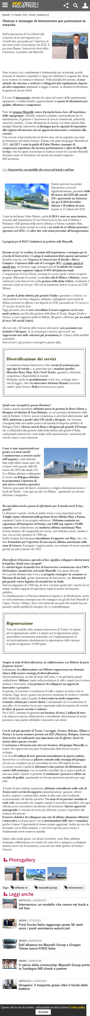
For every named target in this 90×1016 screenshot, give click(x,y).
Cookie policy (77, 1007)
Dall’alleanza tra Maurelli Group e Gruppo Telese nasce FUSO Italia (50, 946)
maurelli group (47, 887)
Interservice (23, 97)
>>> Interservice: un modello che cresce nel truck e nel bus (38, 169)
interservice (75, 887)
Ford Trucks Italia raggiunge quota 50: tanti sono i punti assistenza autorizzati (51, 926)
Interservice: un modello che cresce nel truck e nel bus (53, 906)
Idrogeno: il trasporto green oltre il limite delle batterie (53, 987)
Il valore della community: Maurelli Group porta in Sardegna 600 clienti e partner (54, 966)
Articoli (6, 14)
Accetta (43, 1011)
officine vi (20, 887)
